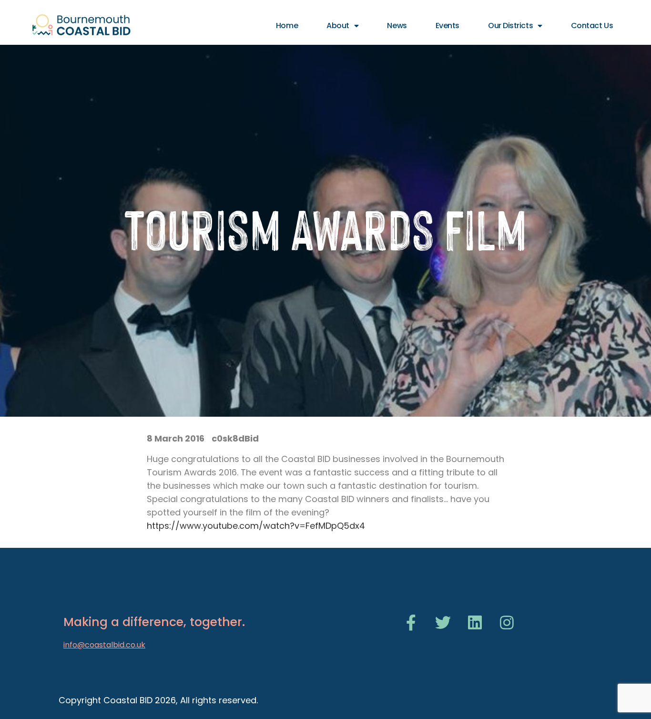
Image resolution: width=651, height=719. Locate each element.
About (337, 25)
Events (447, 25)
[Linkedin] (475, 622)
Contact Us (592, 25)
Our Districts (510, 25)
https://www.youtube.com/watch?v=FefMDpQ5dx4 (256, 526)
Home (287, 25)
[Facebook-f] (411, 622)
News (397, 25)
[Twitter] (443, 622)
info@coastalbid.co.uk (104, 644)
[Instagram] (507, 622)
